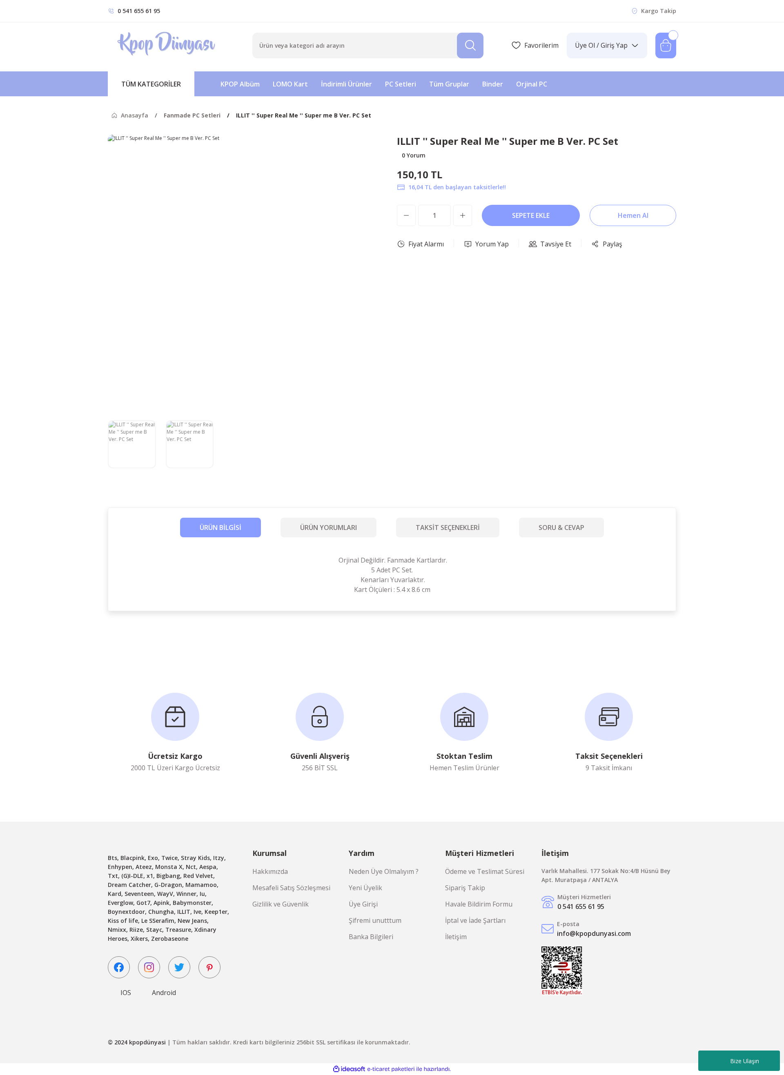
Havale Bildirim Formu (478, 904)
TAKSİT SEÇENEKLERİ (448, 527)
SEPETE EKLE (531, 215)
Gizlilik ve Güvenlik (280, 904)
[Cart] (665, 45)
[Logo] (167, 45)
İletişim (456, 936)
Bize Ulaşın (744, 1061)
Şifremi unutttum (375, 920)
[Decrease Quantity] (406, 215)
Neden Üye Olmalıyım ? (384, 871)
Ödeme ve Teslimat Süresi (484, 871)
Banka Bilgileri (371, 936)
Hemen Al (633, 215)
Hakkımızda (270, 871)
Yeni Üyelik (365, 887)
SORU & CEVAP (561, 527)
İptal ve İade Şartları (475, 920)
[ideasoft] (349, 1069)
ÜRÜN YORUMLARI (328, 527)
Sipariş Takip (465, 887)
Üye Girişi (363, 904)
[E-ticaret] (391, 1069)
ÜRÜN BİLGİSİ (220, 527)
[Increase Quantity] (462, 215)
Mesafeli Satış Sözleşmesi (291, 887)
